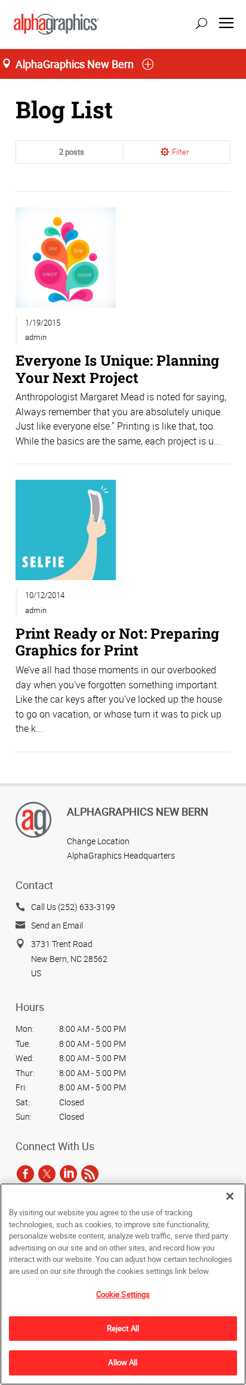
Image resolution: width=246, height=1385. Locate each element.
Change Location (98, 841)
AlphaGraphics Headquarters (121, 855)
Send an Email (57, 925)
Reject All (123, 1328)
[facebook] (25, 1173)
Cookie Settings (123, 1294)
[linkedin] (68, 1173)
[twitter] (47, 1173)
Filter (180, 151)
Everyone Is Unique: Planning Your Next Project (117, 368)
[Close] (230, 1196)
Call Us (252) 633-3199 (73, 906)
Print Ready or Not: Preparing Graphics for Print (117, 641)
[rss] (90, 1173)
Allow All (122, 1362)
